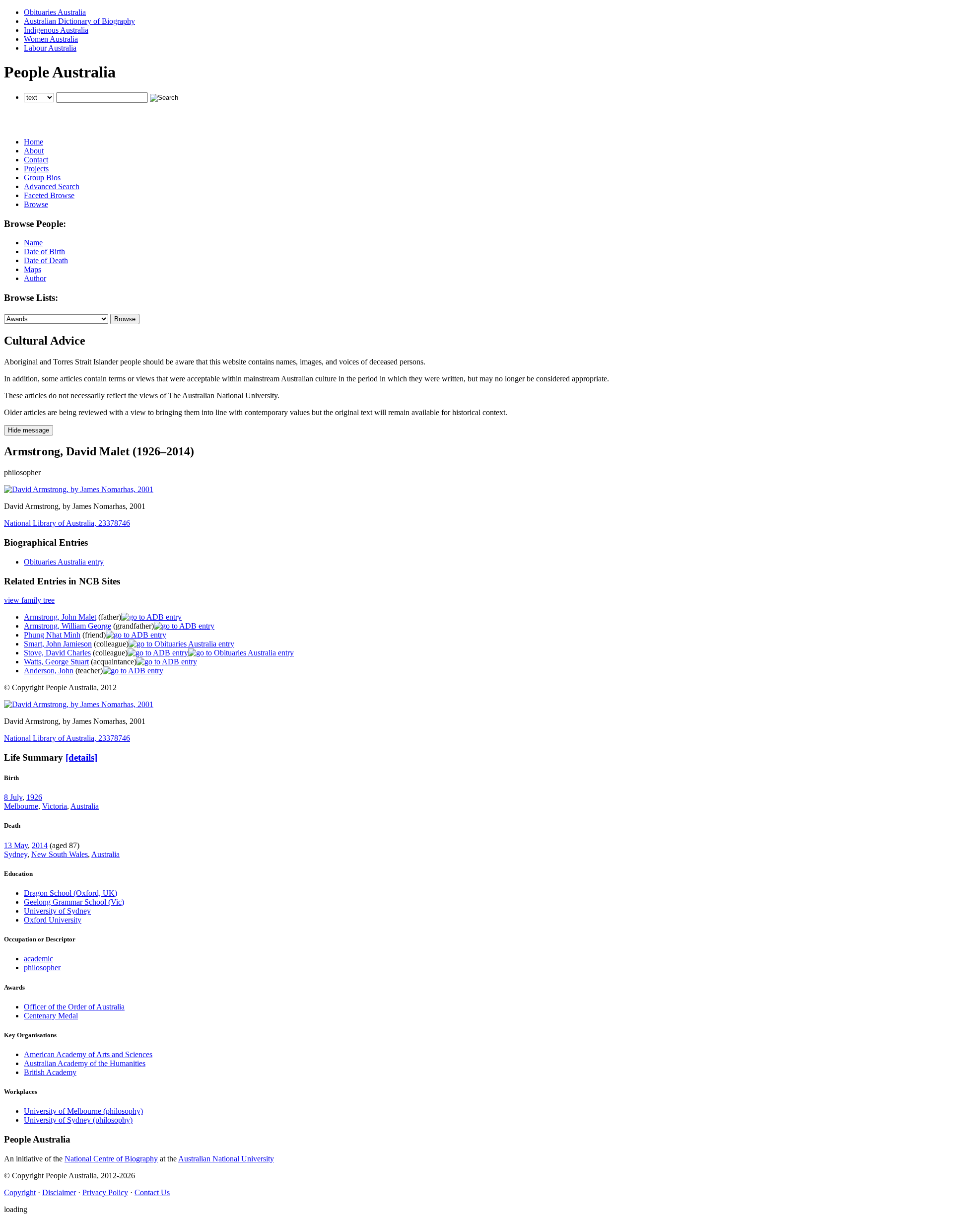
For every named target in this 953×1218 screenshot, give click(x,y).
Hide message (28, 430)
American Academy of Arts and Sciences (88, 1054)
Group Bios (42, 177)
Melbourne (21, 806)
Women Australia (51, 39)
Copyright (20, 1192)
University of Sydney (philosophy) (78, 1120)
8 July (13, 797)
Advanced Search (51, 186)
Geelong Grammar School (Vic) (74, 902)
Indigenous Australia (56, 30)
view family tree (29, 600)
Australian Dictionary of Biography (79, 21)
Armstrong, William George (67, 626)
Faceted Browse (49, 195)
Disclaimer (59, 1192)
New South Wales (59, 854)
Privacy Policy (105, 1192)
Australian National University (226, 1158)
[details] (81, 757)
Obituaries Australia (55, 12)
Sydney (15, 854)
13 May (16, 845)
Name (33, 242)
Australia (84, 806)
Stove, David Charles (57, 652)
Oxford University (52, 920)
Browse (36, 204)
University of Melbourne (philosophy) (83, 1111)
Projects (36, 168)
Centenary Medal (51, 1015)
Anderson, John (48, 670)
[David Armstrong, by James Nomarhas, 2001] (78, 489)
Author (35, 278)
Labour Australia (50, 48)
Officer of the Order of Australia (74, 1007)
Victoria (54, 806)
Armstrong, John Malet (60, 617)
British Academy (50, 1072)
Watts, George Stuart (56, 661)
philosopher (42, 967)
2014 (40, 845)
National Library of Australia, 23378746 (67, 523)
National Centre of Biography (111, 1158)
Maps (32, 269)
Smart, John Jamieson (58, 644)
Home (33, 142)
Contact (36, 159)
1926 (34, 797)
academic (38, 958)
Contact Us (152, 1192)
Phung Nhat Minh (52, 635)
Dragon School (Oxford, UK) (70, 893)
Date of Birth (44, 251)
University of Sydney (57, 911)
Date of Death (46, 260)
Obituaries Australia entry (64, 562)
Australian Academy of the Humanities (84, 1063)
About (34, 150)
